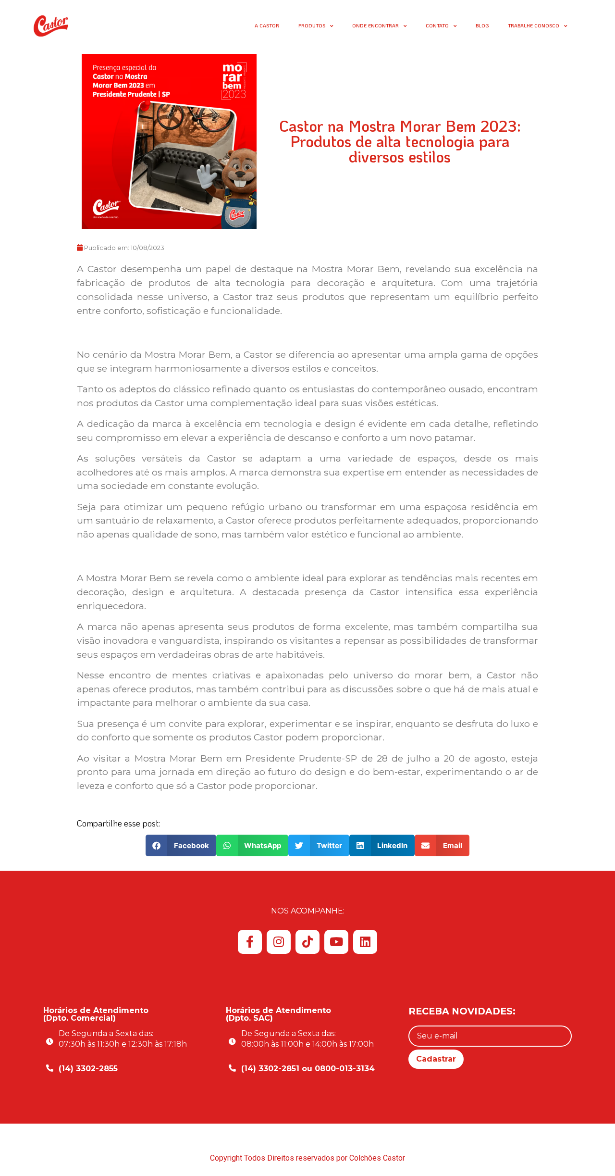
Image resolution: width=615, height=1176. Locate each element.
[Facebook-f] (250, 942)
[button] (181, 845)
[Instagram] (279, 942)
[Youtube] (336, 942)
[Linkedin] (365, 942)
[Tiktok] (307, 942)
